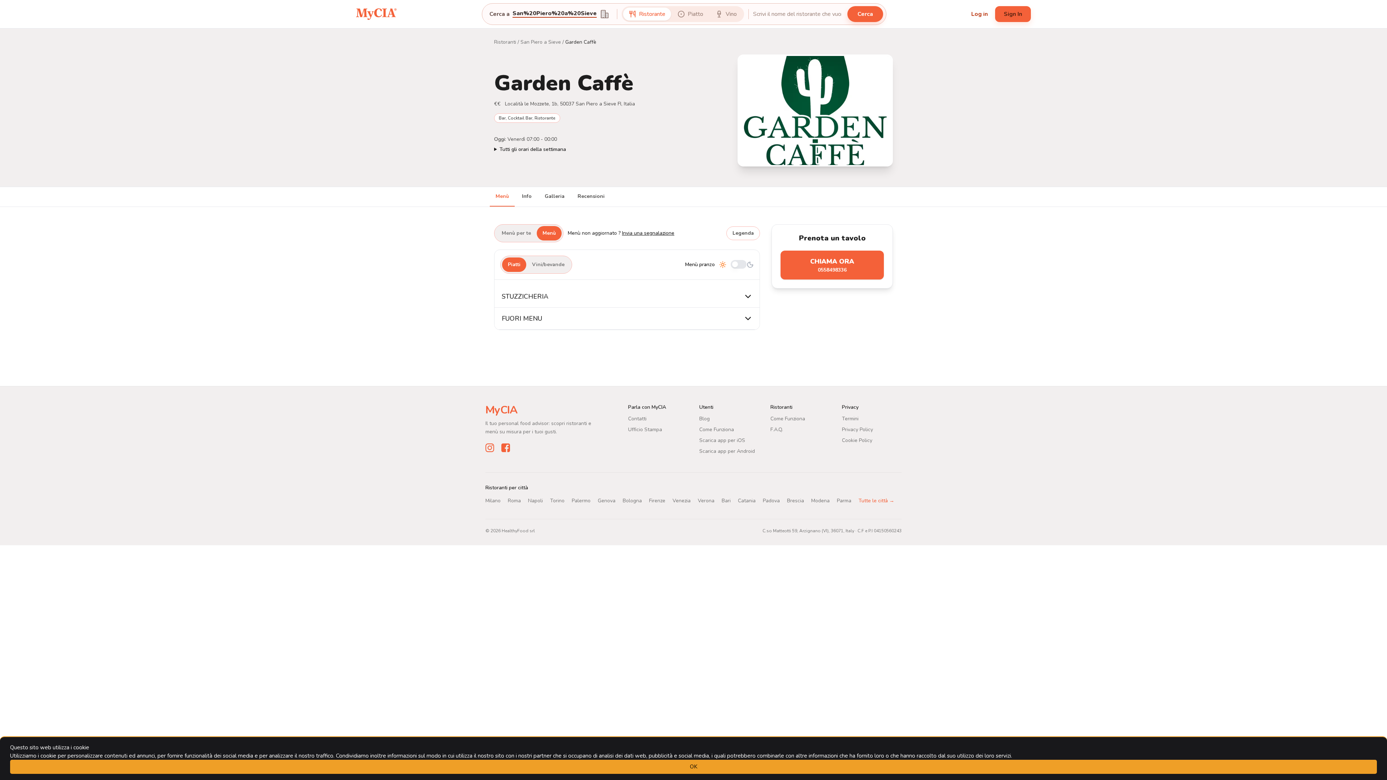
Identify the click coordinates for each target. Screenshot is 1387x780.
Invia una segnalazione (648, 233)
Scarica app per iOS (722, 440)
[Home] (376, 14)
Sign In (1013, 14)
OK (693, 766)
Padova (771, 500)
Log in (979, 14)
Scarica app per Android (727, 451)
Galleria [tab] (555, 196)
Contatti (637, 418)
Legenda (743, 233)
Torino (557, 500)
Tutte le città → (876, 500)
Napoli (535, 500)
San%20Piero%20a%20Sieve (555, 13)
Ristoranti (505, 42)
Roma (514, 500)
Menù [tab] (502, 196)
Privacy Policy (857, 429)
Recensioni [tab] (591, 196)
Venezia (682, 500)
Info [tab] (527, 196)
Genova (606, 500)
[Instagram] (490, 448)
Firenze (657, 500)
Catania (747, 500)
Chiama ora (832, 265)
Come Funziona (716, 429)
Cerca (865, 14)
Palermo (581, 500)
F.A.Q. (776, 429)
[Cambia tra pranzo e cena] (738, 264)
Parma (844, 500)
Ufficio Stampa (645, 429)
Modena (820, 500)
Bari (726, 500)
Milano (493, 500)
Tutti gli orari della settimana (533, 149)
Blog (704, 418)
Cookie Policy (857, 440)
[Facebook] (506, 448)
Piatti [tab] (514, 264)
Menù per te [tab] (516, 233)
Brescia (795, 500)
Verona (706, 500)
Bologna (632, 500)
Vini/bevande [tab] (548, 264)
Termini (850, 418)
